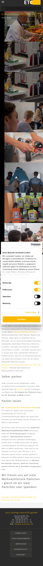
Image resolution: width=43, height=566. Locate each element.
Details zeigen (30, 312)
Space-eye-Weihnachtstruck (24, 332)
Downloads (21, 533)
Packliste (20, 389)
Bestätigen (21, 319)
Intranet (20, 555)
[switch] (37, 289)
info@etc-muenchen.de (23, 524)
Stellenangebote (21, 538)
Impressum (21, 544)
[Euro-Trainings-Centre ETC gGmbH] (32, 2)
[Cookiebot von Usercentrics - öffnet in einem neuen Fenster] (30, 244)
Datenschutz (21, 549)
